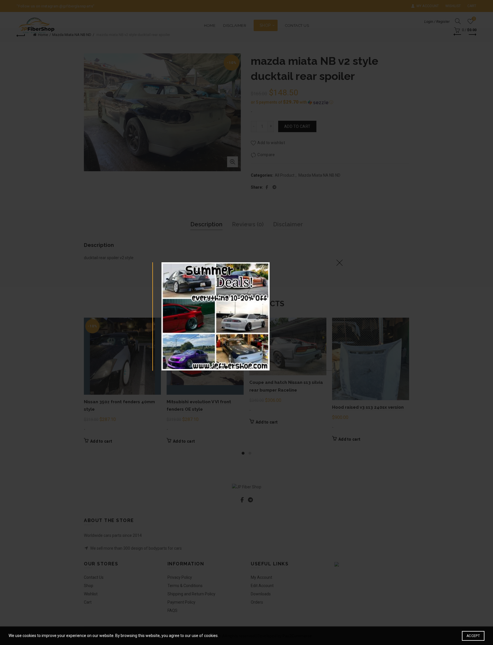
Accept (473, 636)
